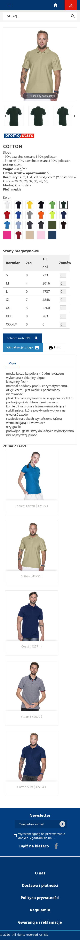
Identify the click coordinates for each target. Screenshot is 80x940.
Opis (12, 363)
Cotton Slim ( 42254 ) (31, 787)
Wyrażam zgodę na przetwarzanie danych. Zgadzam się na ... (42, 836)
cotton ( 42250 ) (31, 576)
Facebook (56, 846)
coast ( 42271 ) (31, 646)
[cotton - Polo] (14, 116)
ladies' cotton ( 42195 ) (31, 506)
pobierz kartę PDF (23, 338)
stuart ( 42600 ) (31, 717)
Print (54, 347)
